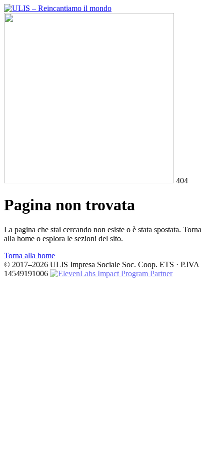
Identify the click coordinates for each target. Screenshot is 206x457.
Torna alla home (29, 255)
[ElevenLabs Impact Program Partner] (111, 273)
